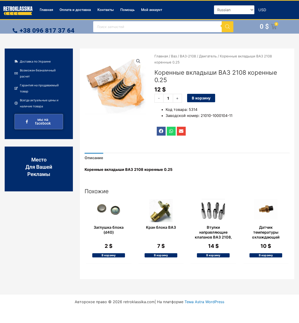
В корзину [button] (109, 255)
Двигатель (208, 56)
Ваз (174, 56)
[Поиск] (227, 26)
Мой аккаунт (151, 10)
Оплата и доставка (75, 10)
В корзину (201, 98)
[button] (138, 61)
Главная (46, 10)
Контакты (105, 10)
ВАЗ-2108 (188, 56)
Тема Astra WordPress (204, 301)
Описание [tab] (94, 157)
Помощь (127, 10)
